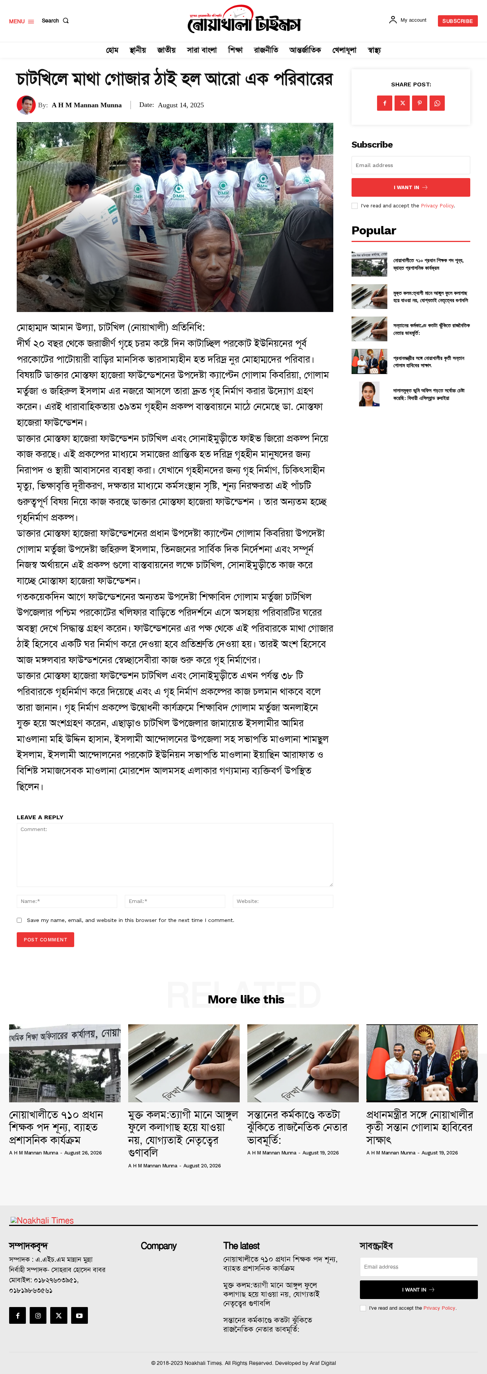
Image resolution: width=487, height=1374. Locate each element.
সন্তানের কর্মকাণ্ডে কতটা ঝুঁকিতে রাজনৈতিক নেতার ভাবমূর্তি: (297, 1127)
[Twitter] (402, 103)
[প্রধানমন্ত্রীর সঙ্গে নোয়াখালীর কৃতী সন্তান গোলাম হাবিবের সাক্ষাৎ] (369, 361)
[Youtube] (79, 1315)
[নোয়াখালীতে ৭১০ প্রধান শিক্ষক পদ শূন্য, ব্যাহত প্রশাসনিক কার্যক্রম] (369, 264)
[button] (57, 21)
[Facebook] (384, 103)
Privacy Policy (437, 206)
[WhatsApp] (437, 103)
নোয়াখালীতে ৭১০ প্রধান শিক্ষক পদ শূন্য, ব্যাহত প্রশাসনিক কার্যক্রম (428, 263)
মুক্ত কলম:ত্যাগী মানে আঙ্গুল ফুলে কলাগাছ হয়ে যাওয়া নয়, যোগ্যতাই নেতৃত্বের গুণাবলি (430, 296)
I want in (406, 187)
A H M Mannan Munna (87, 105)
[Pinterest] (419, 103)
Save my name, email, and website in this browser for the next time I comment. (130, 920)
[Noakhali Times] (244, 19)
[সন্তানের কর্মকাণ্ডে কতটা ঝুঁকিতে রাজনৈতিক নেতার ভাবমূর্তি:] (369, 329)
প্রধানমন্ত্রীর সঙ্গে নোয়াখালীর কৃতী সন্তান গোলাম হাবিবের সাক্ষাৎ (428, 361)
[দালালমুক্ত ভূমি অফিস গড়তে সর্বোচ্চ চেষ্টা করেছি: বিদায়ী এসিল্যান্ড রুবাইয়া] (369, 394)
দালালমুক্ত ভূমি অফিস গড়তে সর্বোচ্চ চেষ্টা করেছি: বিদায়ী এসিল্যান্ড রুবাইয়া (429, 394)
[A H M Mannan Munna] (27, 105)
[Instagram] (38, 1315)
